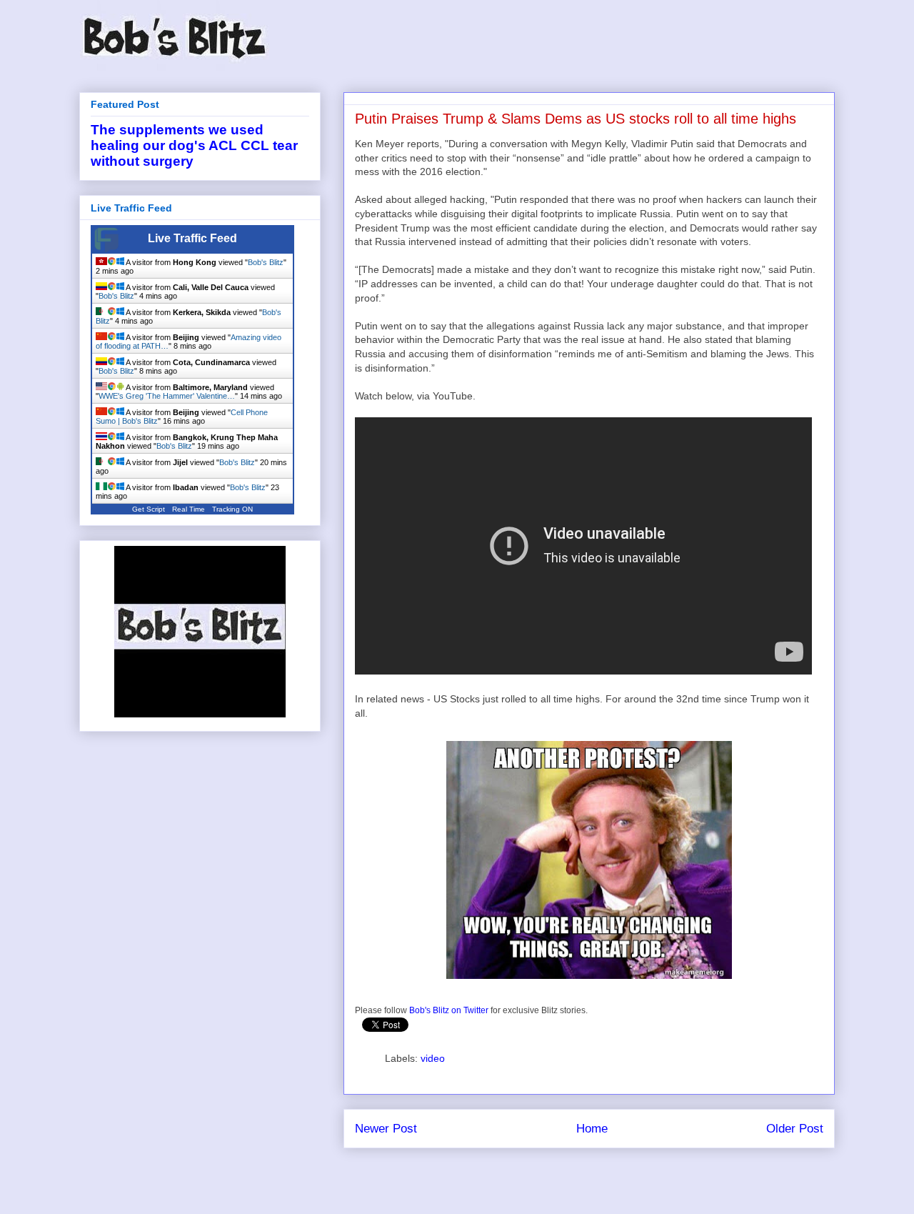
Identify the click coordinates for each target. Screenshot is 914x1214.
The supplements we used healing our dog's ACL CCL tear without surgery (194, 145)
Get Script (148, 509)
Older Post (794, 1128)
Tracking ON (232, 509)
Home (592, 1128)
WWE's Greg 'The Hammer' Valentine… (167, 396)
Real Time (188, 509)
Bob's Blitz (265, 262)
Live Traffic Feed (192, 238)
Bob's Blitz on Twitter (448, 1010)
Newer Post (386, 1128)
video (433, 1058)
